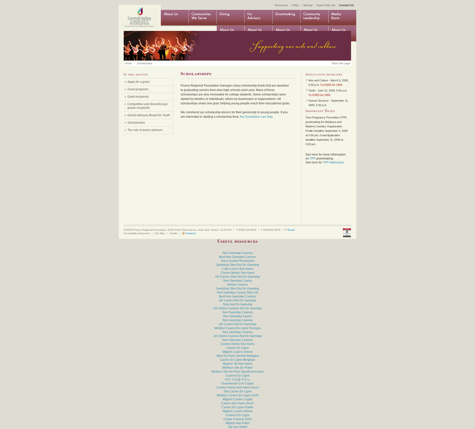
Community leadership (314, 18)
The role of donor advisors (145, 130)
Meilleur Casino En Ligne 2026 (238, 395)
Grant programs (137, 89)
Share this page (341, 63)
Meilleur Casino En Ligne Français (237, 328)
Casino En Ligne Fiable (237, 407)
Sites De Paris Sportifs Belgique (237, 356)
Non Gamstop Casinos (237, 253)
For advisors (258, 18)
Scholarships (144, 63)
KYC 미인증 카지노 (237, 379)
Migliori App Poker (237, 423)
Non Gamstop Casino (237, 280)
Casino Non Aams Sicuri (237, 403)
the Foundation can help (256, 116)
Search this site (326, 5)
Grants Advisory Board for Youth (148, 115)
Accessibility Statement (137, 233)
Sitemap (308, 5)
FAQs (295, 5)
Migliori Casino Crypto (238, 399)
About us (175, 18)
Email (291, 229)
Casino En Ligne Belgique (237, 359)
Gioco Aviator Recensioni (238, 261)
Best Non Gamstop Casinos (237, 257)
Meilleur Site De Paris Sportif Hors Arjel (237, 371)
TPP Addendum (333, 162)
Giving (230, 18)
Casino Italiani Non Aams (238, 272)
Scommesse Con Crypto (237, 383)
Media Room (342, 18)
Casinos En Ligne (238, 375)
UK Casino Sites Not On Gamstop (237, 276)
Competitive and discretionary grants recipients (147, 106)
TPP (313, 158)
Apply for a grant (138, 82)
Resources (281, 5)
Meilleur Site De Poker (237, 367)
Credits (173, 233)
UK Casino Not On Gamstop (237, 300)
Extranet (191, 233)
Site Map (160, 233)
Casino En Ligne (237, 348)
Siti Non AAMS (237, 427)
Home (138, 13)
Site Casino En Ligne (237, 391)
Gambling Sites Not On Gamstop (237, 265)
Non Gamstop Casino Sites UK (237, 292)
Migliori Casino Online (238, 352)
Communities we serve (202, 18)
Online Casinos (237, 284)
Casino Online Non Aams (238, 344)
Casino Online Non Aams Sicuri (237, 387)
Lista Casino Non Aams (237, 269)
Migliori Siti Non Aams (237, 363)
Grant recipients (138, 96)
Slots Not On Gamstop (237, 304)
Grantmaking (286, 18)
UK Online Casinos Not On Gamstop (237, 308)
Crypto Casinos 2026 (237, 419)
